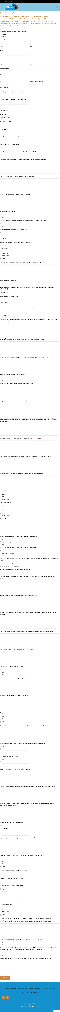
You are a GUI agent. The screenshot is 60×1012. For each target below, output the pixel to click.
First (1, 46)
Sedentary (4, 235)
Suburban (4, 891)
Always (4, 831)
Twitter (4, 251)
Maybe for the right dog (8, 542)
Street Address (4, 75)
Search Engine (6, 253)
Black (3, 506)
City (1, 81)
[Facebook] (3, 1)
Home (7, 989)
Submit (5, 978)
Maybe (3, 672)
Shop (31, 992)
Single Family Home (7, 904)
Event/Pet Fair (5, 255)
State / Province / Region (36, 81)
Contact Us (25, 992)
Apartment (5, 907)
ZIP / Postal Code (4, 87)
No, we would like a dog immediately (12, 566)
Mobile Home (5, 911)
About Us (13, 989)
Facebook (4, 248)
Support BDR (38, 989)
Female (4, 494)
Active (3, 233)
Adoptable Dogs (22, 989)
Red (3, 508)
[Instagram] (9, 1)
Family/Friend (5, 246)
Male (3, 497)
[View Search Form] (54, 6)
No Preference (6, 499)
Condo (3, 909)
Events (36, 992)
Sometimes (5, 828)
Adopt (31, 989)
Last (31, 46)
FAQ (53, 989)
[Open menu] (50, 6)
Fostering (3, 36)
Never (3, 826)
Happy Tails (47, 989)
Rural (3, 894)
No (2, 217)
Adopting (3, 34)
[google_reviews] (6, 1)
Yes (3, 215)
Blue (3, 510)
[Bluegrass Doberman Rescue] (11, 7)
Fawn (3, 513)
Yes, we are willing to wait (9, 563)
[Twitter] (11, 1)
